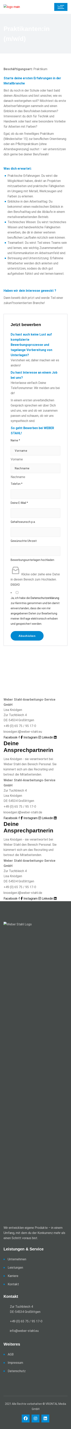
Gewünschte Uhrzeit (24, 540)
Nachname (18, 477)
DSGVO (15, 584)
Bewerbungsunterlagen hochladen (32, 559)
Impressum (15, 1363)
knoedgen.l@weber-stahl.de (23, 812)
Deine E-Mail (19, 502)
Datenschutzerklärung (45, 598)
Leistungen (15, 1267)
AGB (11, 1354)
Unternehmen (17, 1259)
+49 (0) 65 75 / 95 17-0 (20, 726)
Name (15, 440)
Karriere (13, 1276)
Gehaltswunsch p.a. (23, 521)
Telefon (16, 483)
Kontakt (13, 1284)
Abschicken (27, 635)
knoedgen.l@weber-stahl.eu (23, 732)
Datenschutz (17, 1371)
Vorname (17, 459)
